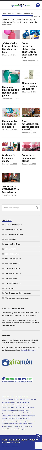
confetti (26, 397)
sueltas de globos (27, 423)
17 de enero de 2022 (9, 55)
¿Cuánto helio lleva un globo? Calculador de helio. (10, 47)
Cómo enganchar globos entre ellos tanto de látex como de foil (29, 50)
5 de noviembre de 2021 (30, 61)
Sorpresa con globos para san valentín (12, 423)
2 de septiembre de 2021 (10, 99)
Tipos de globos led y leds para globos (18, 293)
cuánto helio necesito (7, 399)
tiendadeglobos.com (28, 350)
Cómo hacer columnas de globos (29, 158)
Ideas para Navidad (11, 278)
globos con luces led (7, 413)
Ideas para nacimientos (13, 273)
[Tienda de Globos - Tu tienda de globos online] (21, 5)
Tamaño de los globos (7, 426)
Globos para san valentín (8, 421)
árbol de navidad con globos (18, 429)
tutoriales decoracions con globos (23, 426)
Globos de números (28, 413)
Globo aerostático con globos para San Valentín (30, 125)
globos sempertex (30, 421)
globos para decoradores (8, 418)
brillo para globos (6, 397)
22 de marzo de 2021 (29, 92)
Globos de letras (18, 413)
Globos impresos (6, 415)
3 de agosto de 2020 (29, 164)
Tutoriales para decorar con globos (17, 298)
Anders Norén (13, 446)
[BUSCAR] (37, 207)
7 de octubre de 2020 (9, 164)
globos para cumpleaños (28, 415)
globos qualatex (20, 421)
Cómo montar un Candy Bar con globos (9, 124)
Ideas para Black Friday (13, 244)
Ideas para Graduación (12, 264)
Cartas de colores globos (13, 224)
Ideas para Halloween (12, 268)
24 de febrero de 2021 (10, 130)
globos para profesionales (23, 418)
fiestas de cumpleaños (23, 410)
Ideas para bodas (10, 249)
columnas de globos (17, 397)
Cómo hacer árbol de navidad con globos (25, 399)
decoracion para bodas (22, 405)
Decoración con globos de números (24, 407)
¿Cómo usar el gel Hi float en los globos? (29, 86)
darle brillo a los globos (23, 402)
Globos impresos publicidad (14, 234)
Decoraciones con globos (13, 229)
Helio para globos (11, 239)
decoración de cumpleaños (9, 410)
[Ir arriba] (38, 435)
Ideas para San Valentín (13, 283)
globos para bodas (17, 415)
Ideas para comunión (12, 254)
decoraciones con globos (8, 405)
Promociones (9, 288)
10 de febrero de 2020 (10, 195)
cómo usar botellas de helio (9, 402)
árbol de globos (6, 429)
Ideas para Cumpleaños (13, 259)
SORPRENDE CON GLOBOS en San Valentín (11, 189)
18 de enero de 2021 (29, 133)
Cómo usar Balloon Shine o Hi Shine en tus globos (10, 91)
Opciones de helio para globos (8, 158)
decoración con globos (8, 407)
